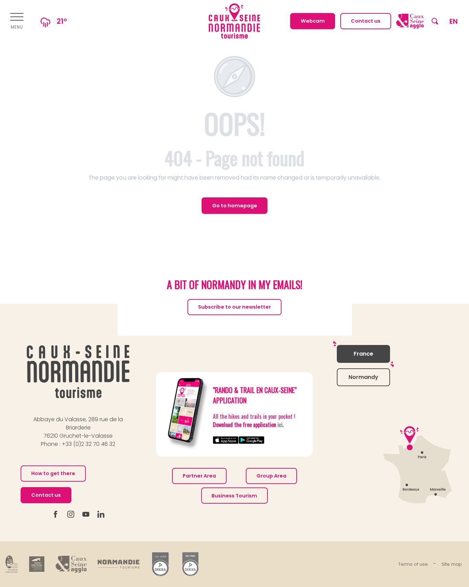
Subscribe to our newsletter (234, 306)
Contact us (46, 495)
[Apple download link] (226, 440)
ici (280, 425)
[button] (435, 21)
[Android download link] (251, 440)
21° (62, 21)
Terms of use (413, 564)
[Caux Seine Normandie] (78, 371)
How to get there (53, 473)
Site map (452, 564)
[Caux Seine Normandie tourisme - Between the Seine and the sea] (234, 21)
